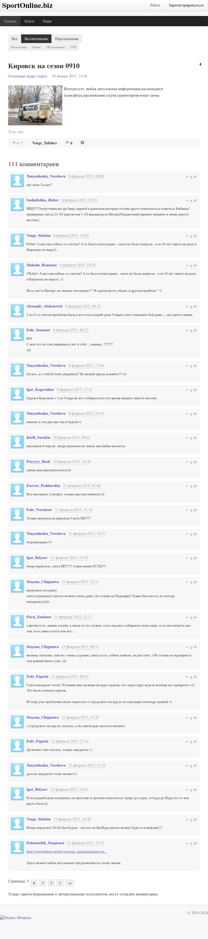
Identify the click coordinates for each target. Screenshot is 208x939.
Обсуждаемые (55, 47)
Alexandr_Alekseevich (45, 306)
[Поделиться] (82, 142)
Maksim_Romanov (42, 265)
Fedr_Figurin (37, 676)
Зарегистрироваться (186, 5)
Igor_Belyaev (37, 557)
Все (14, 38)
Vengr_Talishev (44, 143)
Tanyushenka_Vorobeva (46, 176)
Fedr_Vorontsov (39, 509)
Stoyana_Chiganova (43, 581)
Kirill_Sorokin (38, 437)
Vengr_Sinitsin (39, 235)
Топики (10, 21)
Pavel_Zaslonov (39, 617)
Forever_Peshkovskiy (43, 485)
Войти (155, 5)
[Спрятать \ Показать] (200, 64)
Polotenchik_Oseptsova (45, 843)
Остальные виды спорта (27, 75)
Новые (36, 47)
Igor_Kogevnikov (40, 389)
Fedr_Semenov (38, 330)
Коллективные (36, 38)
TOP (73, 47)
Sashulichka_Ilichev (43, 200)
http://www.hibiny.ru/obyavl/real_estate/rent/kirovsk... (66, 851)
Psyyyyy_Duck (38, 461)
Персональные (67, 38)
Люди (47, 21)
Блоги (29, 21)
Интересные (19, 47)
